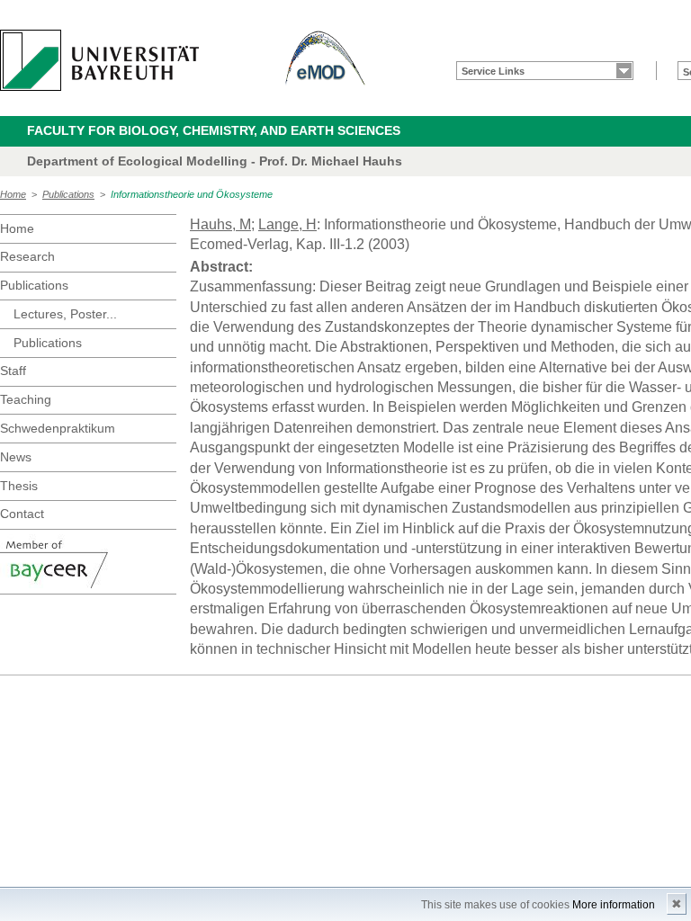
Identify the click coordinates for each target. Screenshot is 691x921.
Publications (68, 194)
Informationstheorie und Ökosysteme (192, 194)
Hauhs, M (220, 224)
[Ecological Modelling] (326, 60)
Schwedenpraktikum (57, 428)
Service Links (493, 71)
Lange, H (287, 224)
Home (13, 194)
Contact (22, 513)
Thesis (19, 485)
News (15, 457)
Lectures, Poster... (65, 314)
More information (613, 905)
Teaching (25, 399)
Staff (13, 370)
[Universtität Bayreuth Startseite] (99, 60)
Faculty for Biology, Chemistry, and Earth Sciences (213, 130)
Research (27, 256)
